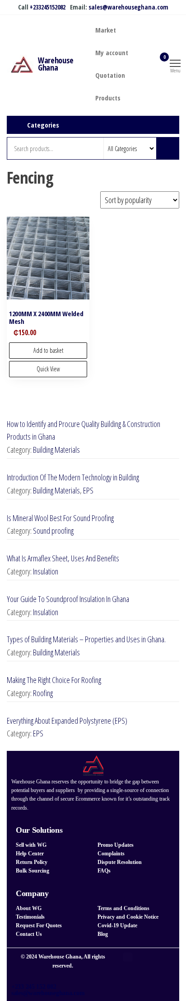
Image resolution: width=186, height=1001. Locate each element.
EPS (88, 490)
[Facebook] (127, 957)
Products (108, 97)
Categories (43, 124)
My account (111, 52)
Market (105, 29)
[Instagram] (142, 957)
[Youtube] (127, 966)
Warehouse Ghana (56, 64)
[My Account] (150, 62)
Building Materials (56, 449)
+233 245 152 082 (33, 986)
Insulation (45, 571)
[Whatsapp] (156, 957)
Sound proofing (53, 530)
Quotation (110, 75)
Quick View (48, 369)
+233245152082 (47, 7)
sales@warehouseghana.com (128, 7)
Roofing (43, 693)
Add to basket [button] (48, 350)
